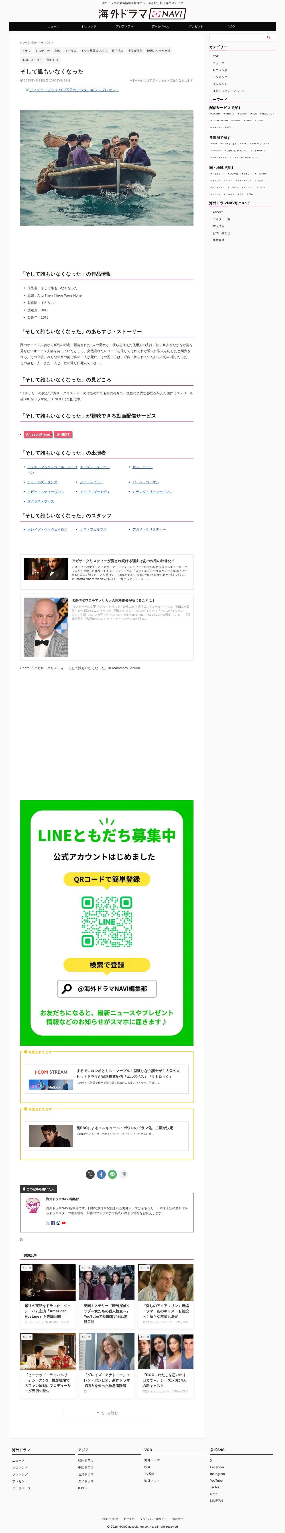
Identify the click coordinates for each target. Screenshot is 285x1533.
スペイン (234, 187)
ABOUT (218, 212)
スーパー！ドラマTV (221, 157)
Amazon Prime (38, 434)
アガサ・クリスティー (149, 529)
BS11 (214, 143)
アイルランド (218, 173)
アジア (83, 1450)
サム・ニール (142, 467)
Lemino (236, 120)
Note (213, 1494)
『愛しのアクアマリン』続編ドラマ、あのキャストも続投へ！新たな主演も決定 (165, 1311)
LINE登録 (216, 1500)
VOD (231, 26)
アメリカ (234, 173)
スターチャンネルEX (221, 127)
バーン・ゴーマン (145, 482)
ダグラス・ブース (40, 501)
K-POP (83, 1488)
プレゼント (196, 26)
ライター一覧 (221, 219)
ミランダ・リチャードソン (152, 492)
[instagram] (59, 1223)
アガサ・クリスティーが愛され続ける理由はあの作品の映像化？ (123, 561)
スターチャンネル (261, 150)
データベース (160, 26)
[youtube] (64, 1223)
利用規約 (129, 1519)
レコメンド (89, 26)
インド (229, 180)
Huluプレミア (268, 113)
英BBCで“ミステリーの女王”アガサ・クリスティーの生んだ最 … (115, 1134)
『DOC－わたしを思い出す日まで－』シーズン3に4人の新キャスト (164, 1380)
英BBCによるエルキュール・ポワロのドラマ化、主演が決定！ (127, 1128)
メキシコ (230, 194)
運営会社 (218, 240)
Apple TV (230, 113)
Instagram (217, 1474)
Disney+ (243, 113)
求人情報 (218, 226)
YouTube (216, 1480)
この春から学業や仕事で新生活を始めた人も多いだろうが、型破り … (118, 1082)
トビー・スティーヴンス (45, 492)
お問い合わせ (221, 233)
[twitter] (90, 1174)
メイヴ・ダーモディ (95, 492)
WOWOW (217, 150)
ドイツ (262, 187)
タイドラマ (86, 1481)
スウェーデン (218, 187)
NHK (244, 143)
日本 (251, 194)
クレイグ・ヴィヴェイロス (47, 529)
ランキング (220, 77)
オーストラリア (245, 180)
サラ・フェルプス (93, 529)
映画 (147, 1467)
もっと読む (109, 1413)
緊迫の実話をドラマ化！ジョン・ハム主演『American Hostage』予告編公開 (48, 1311)
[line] (112, 1174)
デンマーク (249, 187)
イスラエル (262, 173)
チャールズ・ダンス (42, 482)
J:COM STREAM (220, 120)
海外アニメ (152, 1481)
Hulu (254, 113)
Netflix (249, 120)
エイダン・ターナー (95, 467)
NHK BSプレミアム (261, 143)
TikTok (215, 1487)
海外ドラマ (152, 1460)
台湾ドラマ (86, 1474)
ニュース (53, 26)
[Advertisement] (106, 736)
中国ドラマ (86, 1467)
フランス (216, 194)
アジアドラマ (124, 26)
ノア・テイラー (91, 482)
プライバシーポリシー (153, 1519)
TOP (216, 56)
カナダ (260, 180)
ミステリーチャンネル (247, 157)
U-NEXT (63, 434)
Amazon (216, 113)
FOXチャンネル (229, 143)
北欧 (242, 194)
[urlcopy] (123, 1174)
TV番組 (149, 1474)
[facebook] (101, 1174)
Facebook (217, 1467)
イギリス (248, 173)
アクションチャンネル (237, 150)
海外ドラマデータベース (229, 91)
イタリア (216, 180)
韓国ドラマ (86, 1460)
